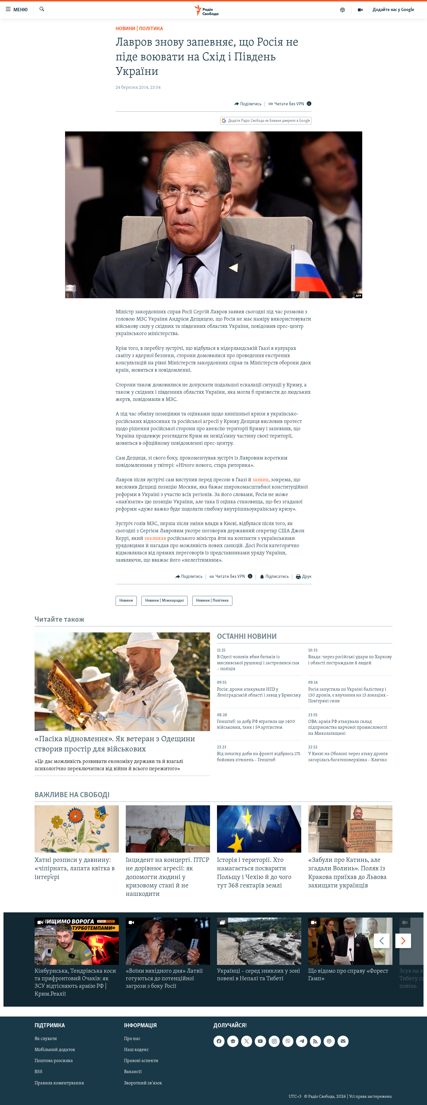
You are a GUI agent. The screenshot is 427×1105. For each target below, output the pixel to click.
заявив (260, 480)
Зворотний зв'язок (143, 1083)
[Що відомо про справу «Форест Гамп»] (350, 941)
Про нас (132, 1039)
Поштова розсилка (54, 1061)
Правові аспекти (141, 1061)
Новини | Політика (139, 29)
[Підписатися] (343, 1041)
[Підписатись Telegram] (301, 1041)
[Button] (248, 104)
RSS (38, 1072)
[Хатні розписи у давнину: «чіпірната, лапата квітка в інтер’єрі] (77, 829)
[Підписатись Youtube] (260, 1041)
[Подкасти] (342, 10)
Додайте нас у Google (393, 10)
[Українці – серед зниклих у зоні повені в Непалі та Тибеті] (259, 941)
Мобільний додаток (55, 1050)
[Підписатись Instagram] (274, 1041)
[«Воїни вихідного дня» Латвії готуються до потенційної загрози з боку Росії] (168, 941)
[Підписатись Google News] (232, 1041)
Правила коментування (59, 1083)
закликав (155, 538)
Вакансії (133, 1072)
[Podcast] (329, 1041)
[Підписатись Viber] (287, 1041)
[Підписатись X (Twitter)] (246, 1041)
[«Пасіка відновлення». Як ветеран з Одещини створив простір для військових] (122, 681)
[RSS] (315, 1041)
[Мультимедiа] (360, 10)
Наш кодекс (136, 1050)
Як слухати (46, 1039)
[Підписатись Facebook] (219, 1041)
